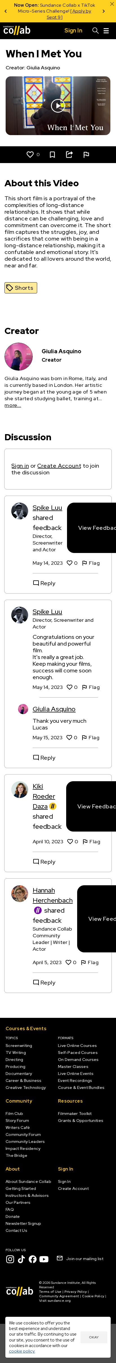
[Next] (103, 11)
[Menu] (106, 30)
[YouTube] (43, 1259)
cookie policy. (22, 1351)
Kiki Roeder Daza (44, 796)
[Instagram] (10, 1259)
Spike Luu (47, 507)
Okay (94, 1337)
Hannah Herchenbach (53, 895)
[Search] (95, 30)
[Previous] (5, 11)
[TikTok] (21, 1259)
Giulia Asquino (54, 709)
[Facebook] (32, 1259)
